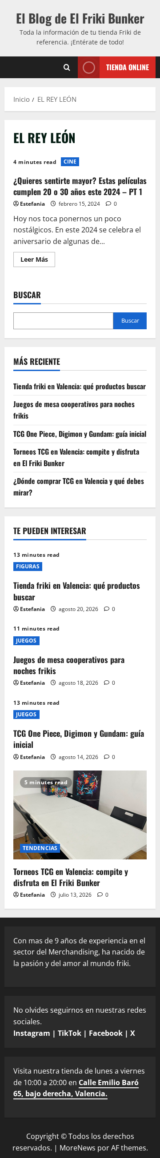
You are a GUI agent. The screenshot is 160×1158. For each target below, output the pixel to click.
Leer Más (37, 261)
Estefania (32, 204)
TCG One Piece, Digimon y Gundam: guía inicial (79, 433)
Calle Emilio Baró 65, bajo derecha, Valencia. (76, 1088)
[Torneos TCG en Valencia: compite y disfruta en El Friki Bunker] (80, 815)
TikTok (69, 1033)
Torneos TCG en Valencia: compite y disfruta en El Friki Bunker (70, 877)
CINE (70, 161)
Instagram (31, 1033)
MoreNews (78, 1148)
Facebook (106, 1033)
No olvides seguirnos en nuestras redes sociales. (79, 1021)
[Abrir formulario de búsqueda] (67, 67)
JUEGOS (26, 640)
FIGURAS (28, 566)
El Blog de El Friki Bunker (80, 18)
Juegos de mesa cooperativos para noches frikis (68, 665)
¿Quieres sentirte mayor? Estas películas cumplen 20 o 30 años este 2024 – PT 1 (80, 186)
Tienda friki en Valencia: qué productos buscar (79, 386)
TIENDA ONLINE (127, 66)
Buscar (27, 294)
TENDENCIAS (40, 848)
